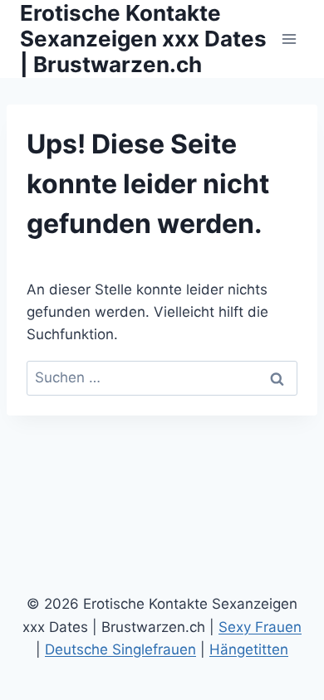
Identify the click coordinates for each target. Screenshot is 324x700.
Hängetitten (248, 649)
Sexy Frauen (260, 627)
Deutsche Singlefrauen (120, 649)
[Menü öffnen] (288, 38)
